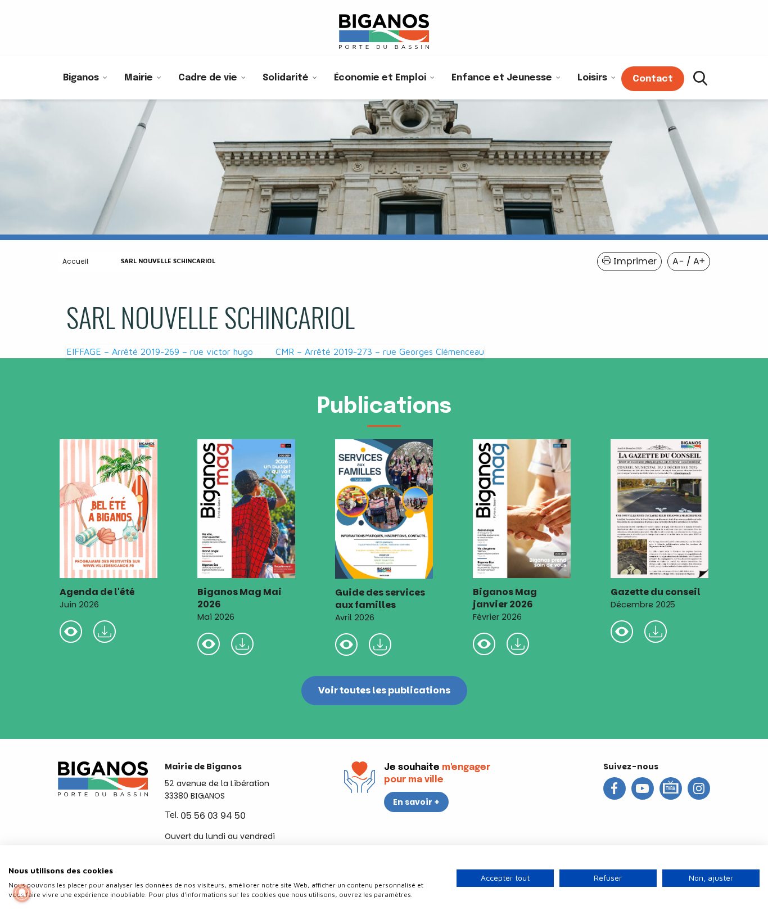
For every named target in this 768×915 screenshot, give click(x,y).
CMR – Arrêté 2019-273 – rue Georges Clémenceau (379, 351)
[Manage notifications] (22, 893)
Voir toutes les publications (384, 690)
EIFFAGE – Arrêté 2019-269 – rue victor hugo (159, 351)
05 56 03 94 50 (213, 815)
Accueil (75, 261)
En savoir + (416, 802)
